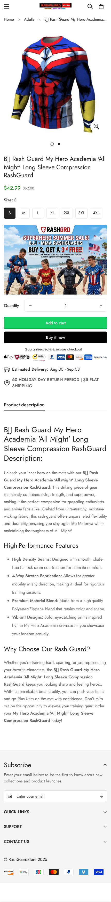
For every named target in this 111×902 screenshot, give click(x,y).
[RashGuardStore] (55, 6)
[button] (101, 6)
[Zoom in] (96, 126)
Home (9, 19)
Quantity (11, 306)
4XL (96, 213)
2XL (67, 213)
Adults (29, 19)
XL (52, 213)
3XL (81, 213)
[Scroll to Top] (102, 874)
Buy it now (55, 337)
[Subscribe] (101, 796)
